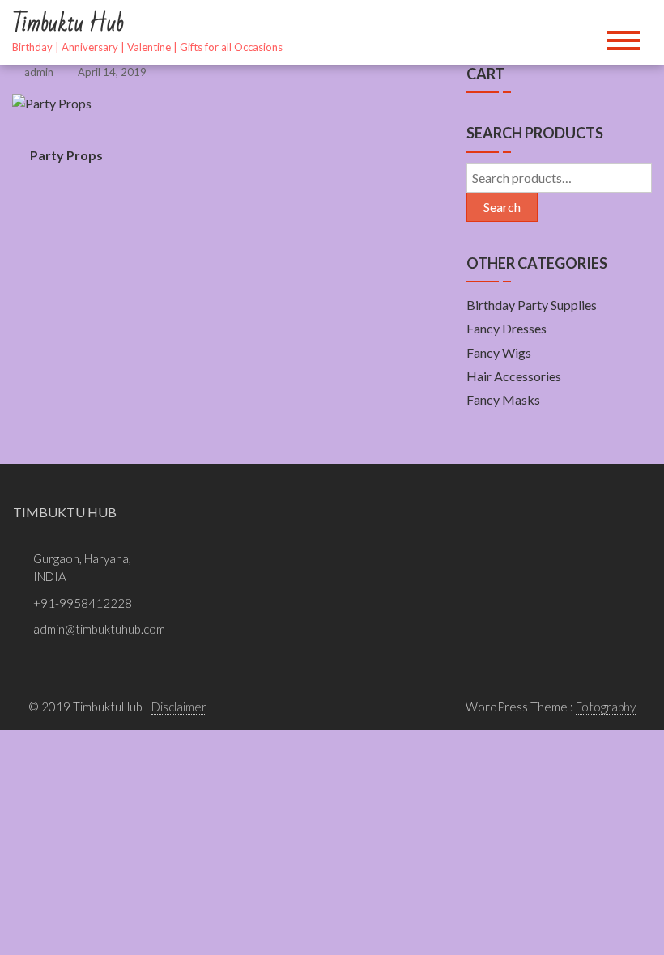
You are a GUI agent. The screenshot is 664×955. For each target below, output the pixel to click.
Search (502, 206)
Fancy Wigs (498, 352)
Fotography (606, 706)
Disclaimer (178, 706)
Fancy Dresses (506, 328)
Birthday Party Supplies (531, 304)
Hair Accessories (513, 376)
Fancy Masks (503, 399)
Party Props (66, 155)
